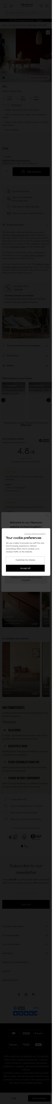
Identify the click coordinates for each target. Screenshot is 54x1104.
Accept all (25, 568)
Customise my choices (25, 560)
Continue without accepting (34, 534)
